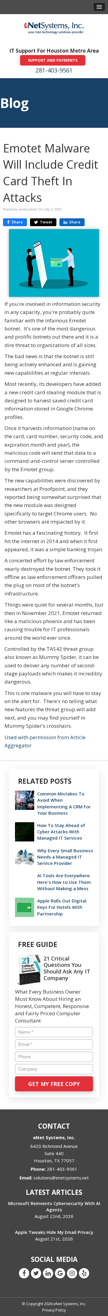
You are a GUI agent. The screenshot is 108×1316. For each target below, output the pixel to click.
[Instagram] (72, 1273)
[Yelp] (84, 1273)
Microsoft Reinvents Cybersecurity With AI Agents (54, 1206)
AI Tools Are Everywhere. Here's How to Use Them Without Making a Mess (64, 881)
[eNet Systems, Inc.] (54, 27)
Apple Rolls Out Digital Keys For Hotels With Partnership (61, 907)
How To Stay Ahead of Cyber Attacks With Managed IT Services (61, 831)
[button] (99, 7)
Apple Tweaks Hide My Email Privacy (54, 1232)
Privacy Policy (54, 1310)
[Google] (60, 1273)
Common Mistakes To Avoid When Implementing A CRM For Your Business (64, 803)
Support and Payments (52, 60)
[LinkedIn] (48, 1273)
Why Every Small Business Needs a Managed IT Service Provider (65, 856)
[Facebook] (24, 1273)
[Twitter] (36, 1273)
